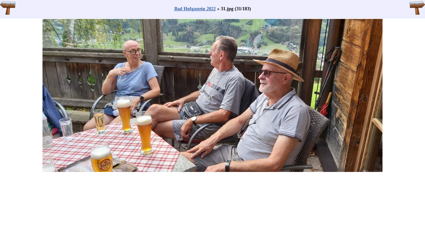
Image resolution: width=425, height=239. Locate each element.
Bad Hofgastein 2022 (195, 8)
